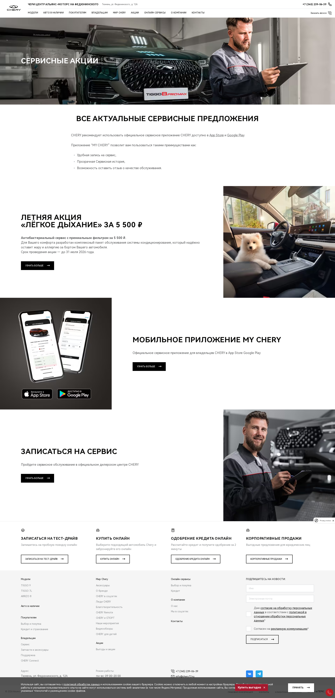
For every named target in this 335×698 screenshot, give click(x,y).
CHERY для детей (106, 634)
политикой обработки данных (82, 684)
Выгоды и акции (105, 649)
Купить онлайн (109, 559)
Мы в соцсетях (179, 611)
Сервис (25, 644)
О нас (174, 606)
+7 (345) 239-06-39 (187, 671)
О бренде (102, 590)
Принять (297, 687)
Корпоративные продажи (266, 559)
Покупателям (77, 13)
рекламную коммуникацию (289, 628)
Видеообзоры (104, 628)
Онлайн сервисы (155, 13)
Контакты (198, 13)
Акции (135, 13)
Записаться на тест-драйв (41, 559)
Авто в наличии (53, 13)
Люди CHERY (103, 601)
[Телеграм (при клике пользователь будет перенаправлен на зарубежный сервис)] (259, 673)
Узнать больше (34, 265)
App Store (216, 135)
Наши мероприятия (107, 623)
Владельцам (100, 13)
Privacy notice (325, 521)
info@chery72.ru (185, 676)
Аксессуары (103, 585)
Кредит (175, 590)
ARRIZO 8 (26, 596)
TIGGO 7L (26, 590)
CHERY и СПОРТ (105, 617)
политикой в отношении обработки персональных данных (280, 616)
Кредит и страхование (34, 629)
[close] (333, 520)
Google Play (235, 135)
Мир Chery (119, 13)
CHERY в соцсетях (106, 596)
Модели (33, 13)
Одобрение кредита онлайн (192, 559)
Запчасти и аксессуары (35, 649)
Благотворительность (109, 607)
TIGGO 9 (26, 585)
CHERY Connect (30, 660)
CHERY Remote (104, 612)
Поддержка (28, 655)
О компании (179, 13)
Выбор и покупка (31, 623)
